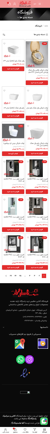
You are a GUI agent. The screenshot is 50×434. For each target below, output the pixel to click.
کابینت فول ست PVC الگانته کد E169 (14, 180)
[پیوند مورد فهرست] (25, 312)
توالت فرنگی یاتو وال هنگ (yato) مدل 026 (39, 144)
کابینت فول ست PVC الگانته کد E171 (14, 218)
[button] (37, 82)
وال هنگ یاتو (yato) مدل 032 (13, 60)
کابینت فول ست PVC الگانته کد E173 (14, 255)
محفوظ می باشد (20, 417)
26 (15, 275)
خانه (46, 26)
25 (20, 275)
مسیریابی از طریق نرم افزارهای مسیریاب (25, 334)
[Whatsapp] (20, 359)
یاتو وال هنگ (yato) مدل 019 (14, 107)
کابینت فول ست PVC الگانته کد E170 (37, 255)
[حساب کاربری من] (14, 3)
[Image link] (25, 293)
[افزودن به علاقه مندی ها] (28, 43)
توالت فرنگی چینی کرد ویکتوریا (13, 143)
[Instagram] (29, 359)
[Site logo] (24, 3)
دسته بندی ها (26, 17)
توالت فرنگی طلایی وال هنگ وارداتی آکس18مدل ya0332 (38, 71)
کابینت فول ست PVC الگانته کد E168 (37, 218)
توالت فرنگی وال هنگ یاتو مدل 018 (37, 109)
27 (11, 275)
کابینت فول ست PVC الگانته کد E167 (37, 180)
